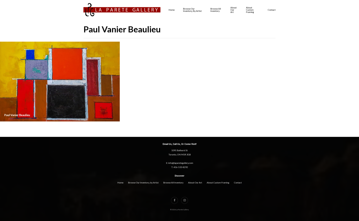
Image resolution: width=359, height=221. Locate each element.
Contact (272, 10)
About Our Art (233, 9)
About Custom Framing (250, 9)
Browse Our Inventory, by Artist (192, 10)
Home (172, 10)
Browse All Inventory (215, 10)
